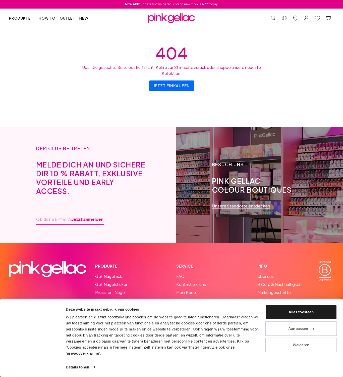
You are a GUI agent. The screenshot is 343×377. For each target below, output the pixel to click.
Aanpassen (298, 328)
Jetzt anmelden (87, 219)
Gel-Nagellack (108, 276)
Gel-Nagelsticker (111, 284)
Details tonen (77, 367)
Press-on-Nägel (110, 292)
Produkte (20, 18)
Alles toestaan (301, 312)
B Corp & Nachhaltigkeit (279, 284)
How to (47, 18)
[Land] (284, 18)
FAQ (180, 276)
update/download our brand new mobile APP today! (171, 4)
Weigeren (301, 345)
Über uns (265, 276)
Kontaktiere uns (191, 284)
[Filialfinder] (295, 18)
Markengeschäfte (274, 292)
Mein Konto (187, 292)
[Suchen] (273, 18)
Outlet (67, 18)
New (83, 18)
